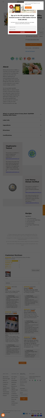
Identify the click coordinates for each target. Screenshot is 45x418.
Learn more (28, 7)
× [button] (42, 2)
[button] (3, 415)
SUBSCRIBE (22, 32)
